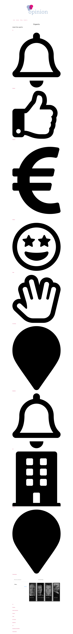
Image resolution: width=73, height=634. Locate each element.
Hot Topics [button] (14, 619)
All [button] (12, 30)
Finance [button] (13, 613)
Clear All (25, 586)
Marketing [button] (14, 622)
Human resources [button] (15, 610)
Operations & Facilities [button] (16, 628)
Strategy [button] (13, 607)
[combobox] (47, 580)
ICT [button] (13, 625)
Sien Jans (56, 597)
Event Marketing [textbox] (40, 579)
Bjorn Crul (32, 597)
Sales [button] (13, 616)
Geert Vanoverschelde (41, 597)
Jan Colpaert (48, 597)
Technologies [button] (14, 631)
